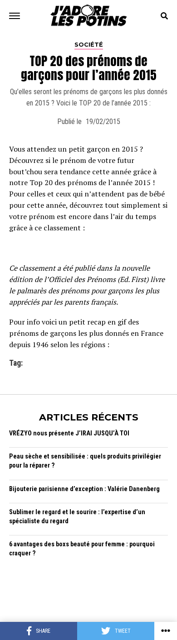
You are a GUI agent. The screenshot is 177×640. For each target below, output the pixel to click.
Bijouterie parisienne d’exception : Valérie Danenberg (84, 489)
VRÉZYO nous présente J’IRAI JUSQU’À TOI (69, 433)
